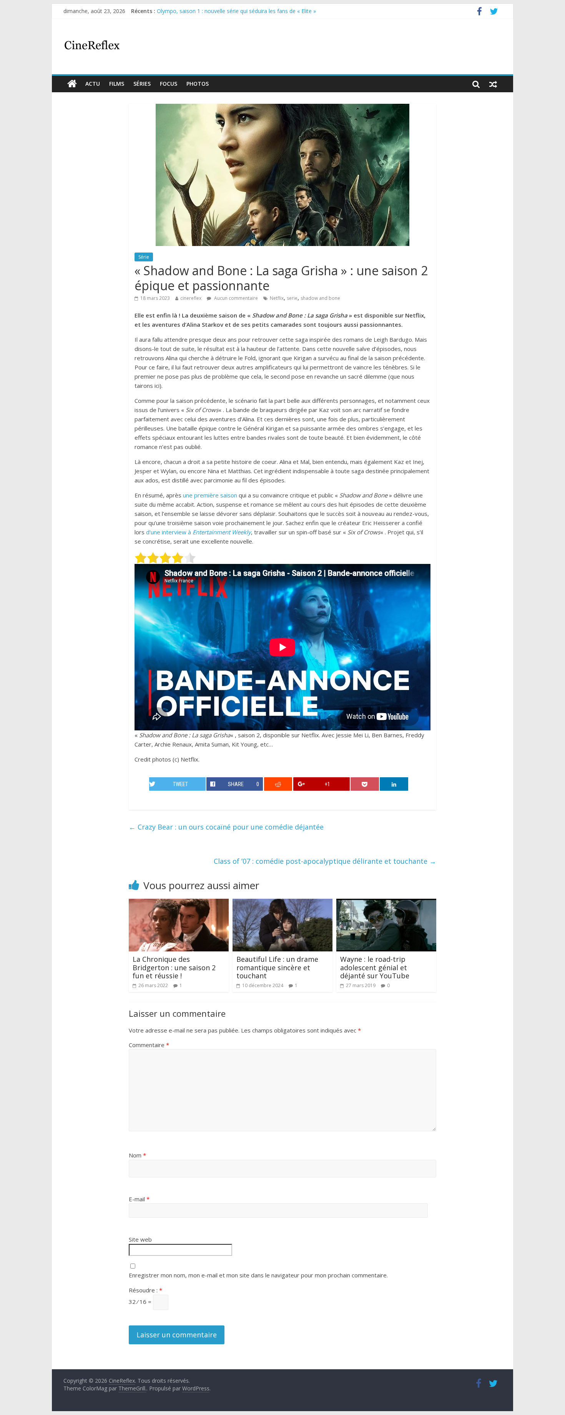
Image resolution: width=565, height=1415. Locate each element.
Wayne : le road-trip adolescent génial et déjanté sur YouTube (374, 967)
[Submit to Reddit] (278, 784)
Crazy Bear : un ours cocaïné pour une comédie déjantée (226, 826)
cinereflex (190, 298)
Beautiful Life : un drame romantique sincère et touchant (277, 967)
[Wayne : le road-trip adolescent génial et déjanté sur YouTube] (386, 903)
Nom (137, 1155)
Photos (197, 83)
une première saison (210, 495)
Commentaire (149, 1045)
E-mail (139, 1199)
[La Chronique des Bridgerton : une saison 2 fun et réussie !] (179, 903)
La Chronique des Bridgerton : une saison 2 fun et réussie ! (174, 967)
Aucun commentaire (235, 298)
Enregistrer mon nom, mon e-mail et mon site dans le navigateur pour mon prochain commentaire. (258, 1275)
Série (143, 257)
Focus (168, 83)
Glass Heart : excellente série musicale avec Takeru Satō (227, 9)
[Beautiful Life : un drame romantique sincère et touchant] (282, 903)
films (116, 83)
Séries (142, 83)
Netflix (277, 298)
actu (92, 83)
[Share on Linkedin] (394, 784)
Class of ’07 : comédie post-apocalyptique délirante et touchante (325, 861)
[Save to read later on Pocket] (365, 784)
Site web (140, 1239)
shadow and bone (320, 298)
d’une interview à (198, 532)
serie (292, 298)
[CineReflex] (72, 84)
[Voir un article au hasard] (493, 84)
